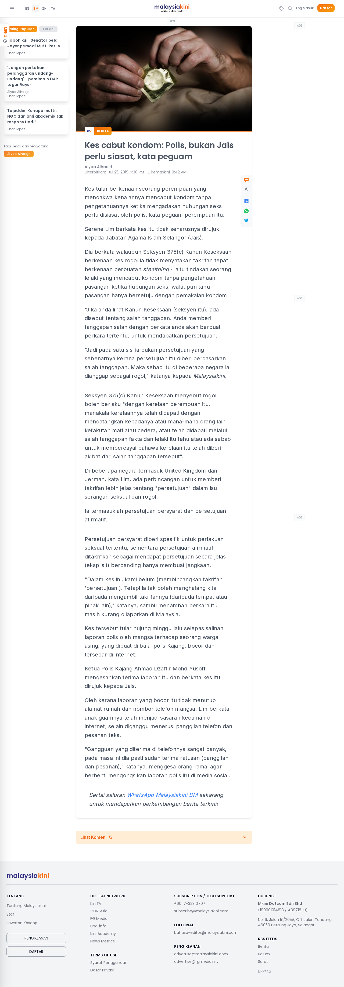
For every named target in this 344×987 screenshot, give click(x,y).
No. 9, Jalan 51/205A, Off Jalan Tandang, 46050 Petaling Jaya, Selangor (295, 922)
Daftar (326, 8)
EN (27, 8)
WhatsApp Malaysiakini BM (162, 795)
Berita (263, 946)
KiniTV (95, 903)
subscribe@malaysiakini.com (201, 911)
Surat (263, 961)
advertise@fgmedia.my (196, 961)
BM (35, 8)
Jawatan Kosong (21, 923)
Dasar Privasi (102, 970)
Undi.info (98, 926)
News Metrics (102, 941)
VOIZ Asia (99, 911)
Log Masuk (305, 8)
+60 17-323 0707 (189, 903)
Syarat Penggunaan (108, 962)
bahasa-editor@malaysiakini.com (206, 932)
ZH (44, 8)
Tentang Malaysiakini (26, 905)
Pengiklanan (36, 938)
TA (53, 8)
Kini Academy (103, 933)
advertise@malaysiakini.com (201, 954)
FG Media (99, 918)
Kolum (264, 954)
